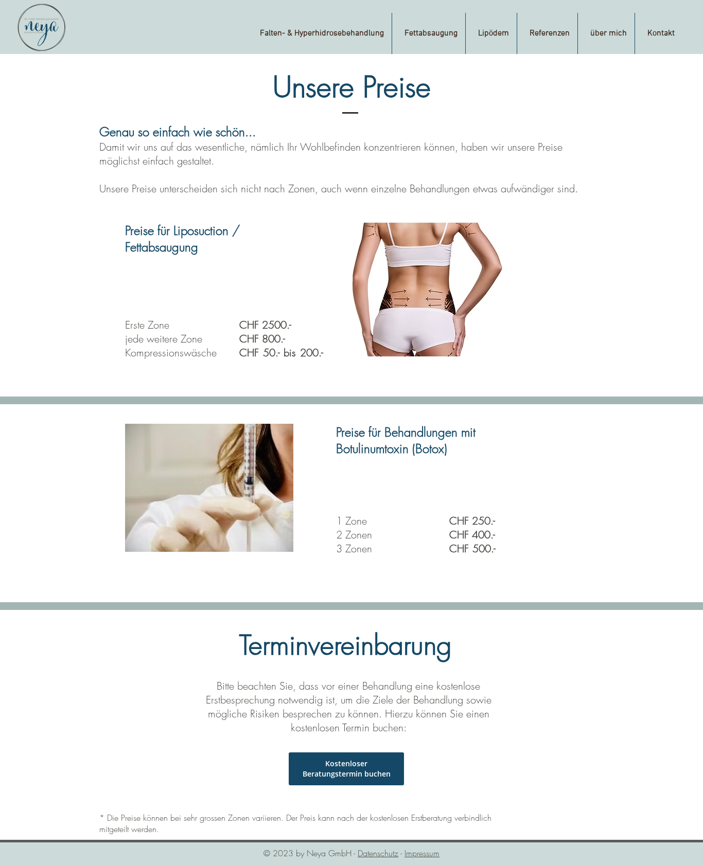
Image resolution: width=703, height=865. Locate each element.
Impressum (422, 853)
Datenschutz (378, 853)
